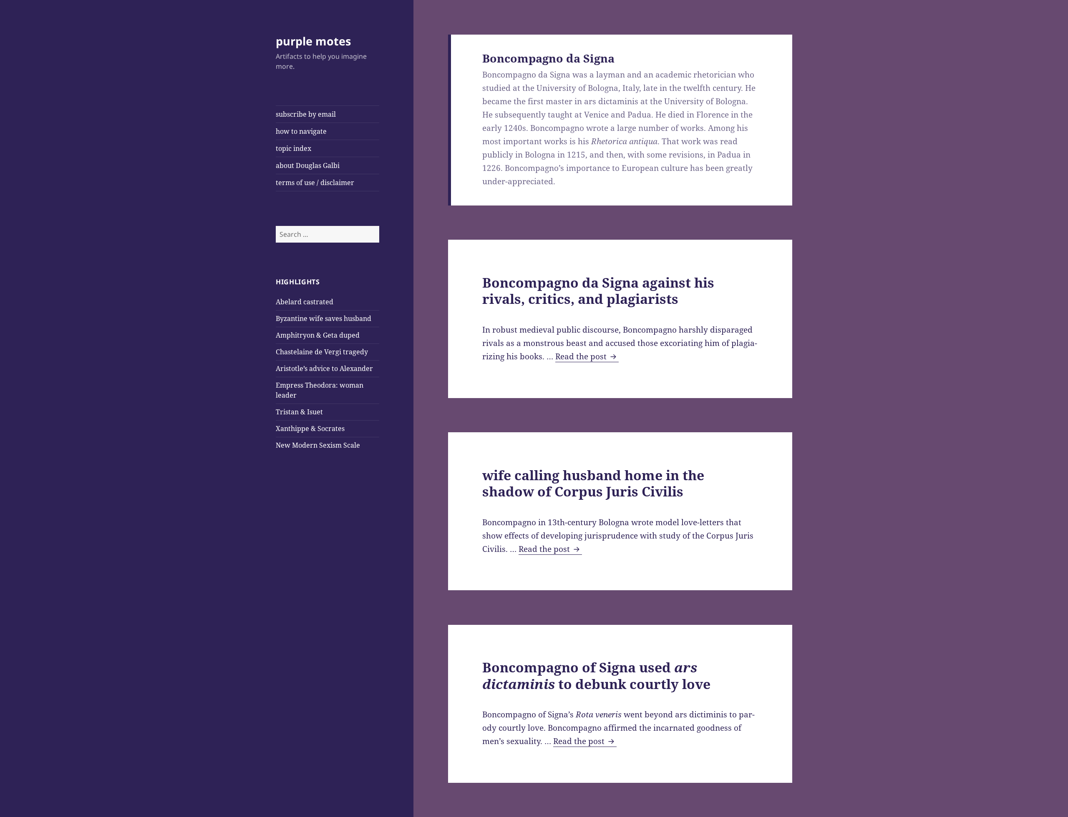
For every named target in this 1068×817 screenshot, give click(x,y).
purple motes (313, 41)
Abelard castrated (304, 301)
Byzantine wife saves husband (323, 318)
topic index (293, 148)
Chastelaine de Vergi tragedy (322, 351)
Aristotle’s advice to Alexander (324, 368)
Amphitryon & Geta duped (318, 335)
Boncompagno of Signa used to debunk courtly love (596, 675)
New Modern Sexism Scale (318, 445)
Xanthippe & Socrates (310, 428)
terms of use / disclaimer (315, 182)
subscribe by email (306, 114)
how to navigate (301, 131)
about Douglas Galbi (308, 165)
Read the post (587, 356)
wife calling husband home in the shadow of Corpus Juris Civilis (593, 483)
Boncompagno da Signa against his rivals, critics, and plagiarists (598, 290)
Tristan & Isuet (299, 411)
